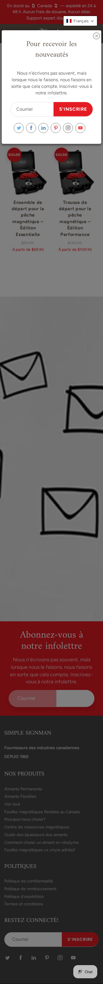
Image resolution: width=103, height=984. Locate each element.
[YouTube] (80, 128)
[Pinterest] (56, 128)
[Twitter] (19, 128)
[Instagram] (68, 128)
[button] (80, 21)
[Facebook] (31, 128)
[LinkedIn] (43, 128)
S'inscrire (73, 109)
